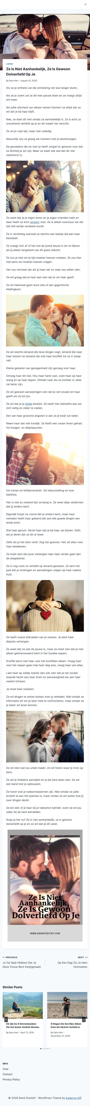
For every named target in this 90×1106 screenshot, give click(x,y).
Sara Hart (13, 80)
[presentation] (23, 1005)
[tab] (40, 1048)
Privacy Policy (11, 1079)
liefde (28, 403)
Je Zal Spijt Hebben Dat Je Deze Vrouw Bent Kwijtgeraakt (22, 962)
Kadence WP (74, 1098)
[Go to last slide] (6, 1019)
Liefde (9, 64)
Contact (8, 1074)
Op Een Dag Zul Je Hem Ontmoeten (72, 962)
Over (6, 1069)
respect (35, 222)
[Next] (84, 1019)
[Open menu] (85, 4)
